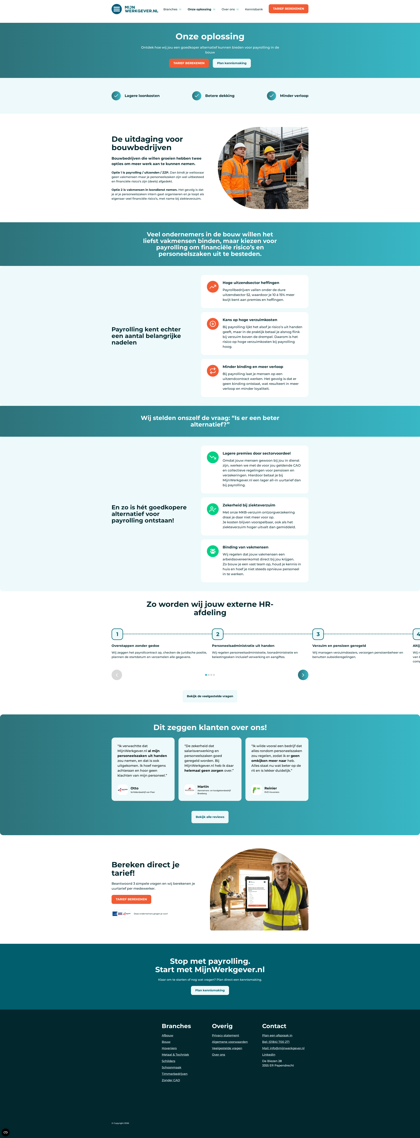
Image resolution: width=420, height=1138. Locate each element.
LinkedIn (268, 1054)
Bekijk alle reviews (210, 817)
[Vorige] (117, 675)
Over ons (218, 1054)
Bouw (166, 1042)
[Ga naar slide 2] (209, 675)
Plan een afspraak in (277, 1035)
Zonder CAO (171, 1080)
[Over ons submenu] (237, 9)
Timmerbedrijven (175, 1074)
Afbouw (167, 1035)
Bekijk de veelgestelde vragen (210, 696)
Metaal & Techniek (175, 1054)
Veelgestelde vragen (227, 1048)
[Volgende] (303, 675)
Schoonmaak (171, 1067)
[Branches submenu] (180, 9)
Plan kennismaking (232, 63)
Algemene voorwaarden (230, 1042)
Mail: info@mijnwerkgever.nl (283, 1048)
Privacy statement (225, 1035)
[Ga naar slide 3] (211, 675)
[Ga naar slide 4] (214, 675)
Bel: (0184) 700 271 (276, 1042)
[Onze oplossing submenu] (214, 9)
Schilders (168, 1061)
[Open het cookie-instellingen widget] (6, 1132)
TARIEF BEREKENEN (288, 8)
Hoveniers (169, 1048)
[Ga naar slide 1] (206, 675)
